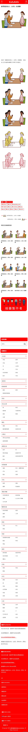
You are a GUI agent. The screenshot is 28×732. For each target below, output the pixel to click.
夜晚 (17, 372)
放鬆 (17, 583)
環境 (17, 592)
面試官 (21, 209)
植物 (4, 567)
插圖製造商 (4, 704)
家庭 (3, 522)
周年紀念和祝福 (6, 437)
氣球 (4, 449)
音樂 (17, 474)
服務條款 (3, 687)
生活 (3, 576)
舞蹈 (4, 390)
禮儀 (4, 604)
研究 (17, 537)
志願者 (4, 617)
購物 (4, 579)
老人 (17, 525)
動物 (4, 571)
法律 (17, 604)
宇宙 (17, 369)
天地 (3, 479)
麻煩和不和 (18, 453)
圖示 (4, 456)
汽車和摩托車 (6, 495)
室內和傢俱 (5, 555)
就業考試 (5, 204)
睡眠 (17, 586)
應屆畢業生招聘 (17, 204)
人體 (17, 513)
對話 (4, 202)
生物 (3, 564)
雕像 (17, 413)
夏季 (17, 359)
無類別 (4, 381)
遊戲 (4, 468)
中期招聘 (5, 206)
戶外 (4, 471)
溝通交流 (4, 446)
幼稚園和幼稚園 (6, 537)
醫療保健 (4, 507)
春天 (4, 375)
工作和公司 (9, 202)
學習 (17, 540)
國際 (4, 486)
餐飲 (3, 422)
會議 (21, 206)
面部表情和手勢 (19, 456)
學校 (4, 544)
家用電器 (5, 552)
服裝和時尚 (18, 552)
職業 (4, 607)
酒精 (4, 425)
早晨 (4, 359)
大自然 (4, 356)
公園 (4, 417)
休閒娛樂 (4, 464)
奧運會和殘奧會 (6, 393)
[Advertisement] (14, 45)
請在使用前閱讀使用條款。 (8, 637)
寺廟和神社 (18, 410)
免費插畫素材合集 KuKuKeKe (17, 728)
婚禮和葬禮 (5, 441)
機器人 (4, 559)
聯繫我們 (3, 691)
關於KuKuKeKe (5, 682)
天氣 (4, 363)
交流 (17, 617)
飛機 (4, 498)
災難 (17, 595)
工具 (17, 555)
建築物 (4, 410)
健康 (4, 513)
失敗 (4, 586)
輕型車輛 (18, 495)
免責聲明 (3, 700)
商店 (17, 407)
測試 (10, 206)
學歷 (3, 534)
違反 (17, 614)
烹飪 (17, 425)
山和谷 (17, 366)
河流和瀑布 (5, 372)
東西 (3, 549)
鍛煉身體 (4, 386)
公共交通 (5, 501)
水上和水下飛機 (19, 498)
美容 (17, 579)
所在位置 (4, 404)
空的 (17, 375)
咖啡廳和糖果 (6, 429)
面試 (13, 209)
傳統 (17, 483)
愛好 (4, 474)
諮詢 (10, 204)
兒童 (4, 525)
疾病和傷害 (5, 510)
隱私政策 (3, 696)
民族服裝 (18, 486)
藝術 (4, 540)
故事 (4, 483)
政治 (4, 611)
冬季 (17, 363)
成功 (17, 589)
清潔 (4, 595)
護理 (4, 516)
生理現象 (5, 589)
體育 (17, 390)
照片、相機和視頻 (20, 468)
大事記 (4, 434)
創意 (17, 607)
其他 (3, 398)
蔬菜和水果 (18, 429)
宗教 (4, 592)
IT (16, 611)
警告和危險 (5, 453)
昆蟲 (17, 567)
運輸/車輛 (4, 491)
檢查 (17, 510)
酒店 (4, 413)
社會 (3, 601)
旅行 (17, 471)
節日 (17, 437)
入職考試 (15, 206)
